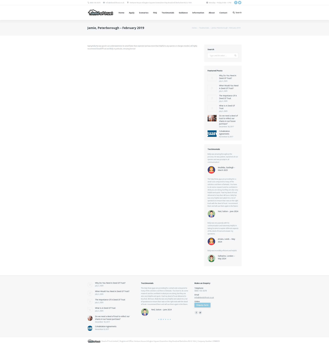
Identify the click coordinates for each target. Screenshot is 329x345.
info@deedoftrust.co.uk (115, 2)
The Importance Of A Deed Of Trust (228, 97)
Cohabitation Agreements (224, 132)
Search (239, 12)
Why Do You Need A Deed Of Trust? (227, 76)
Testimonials (204, 28)
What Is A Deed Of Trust (227, 107)
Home (194, 28)
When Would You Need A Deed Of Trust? (228, 86)
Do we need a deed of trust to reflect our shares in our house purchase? (228, 119)
